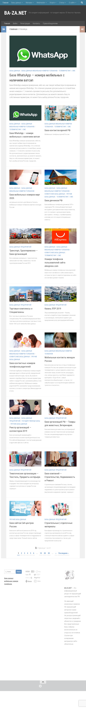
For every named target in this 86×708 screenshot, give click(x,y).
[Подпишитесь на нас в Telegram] (40, 686)
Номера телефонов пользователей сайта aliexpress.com (55, 262)
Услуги (52, 2)
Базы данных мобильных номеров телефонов (39, 71)
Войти (15, 23)
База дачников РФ (54, 200)
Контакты (36, 23)
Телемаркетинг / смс (67, 71)
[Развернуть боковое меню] (3, 29)
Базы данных (16, 2)
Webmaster (41, 2)
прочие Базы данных (18, 424)
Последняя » (63, 553)
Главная (5, 2)
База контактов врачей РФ (57, 130)
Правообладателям (50, 23)
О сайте (72, 2)
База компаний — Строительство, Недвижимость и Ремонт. (60, 477)
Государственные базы (31, 421)
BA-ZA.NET (15, 13)
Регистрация (25, 23)
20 (45, 553)
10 (41, 553)
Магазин (29, 2)
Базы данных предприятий (20, 247)
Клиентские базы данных (55, 194)
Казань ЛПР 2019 (53, 308)
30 (49, 553)
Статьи (61, 2)
